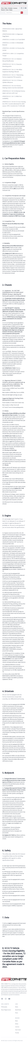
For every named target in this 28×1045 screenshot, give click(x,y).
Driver (7, 10)
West (16, 1021)
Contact (15, 8)
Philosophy (4, 1007)
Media (10, 10)
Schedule (10, 8)
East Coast (18, 1029)
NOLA (16, 1024)
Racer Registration (6, 1010)
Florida (17, 1032)
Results (3, 10)
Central (17, 1027)
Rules (6, 8)
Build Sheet (18, 1010)
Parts (2, 8)
